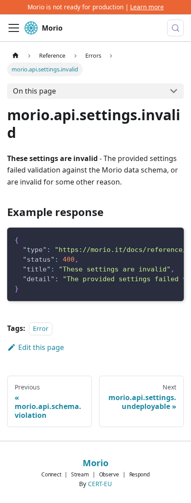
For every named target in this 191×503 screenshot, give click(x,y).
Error (40, 328)
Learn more (147, 7)
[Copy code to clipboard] (172, 239)
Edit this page (41, 347)
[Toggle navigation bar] (13, 28)
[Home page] (15, 55)
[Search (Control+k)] (175, 28)
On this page (34, 91)
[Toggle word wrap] (156, 239)
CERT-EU (100, 483)
